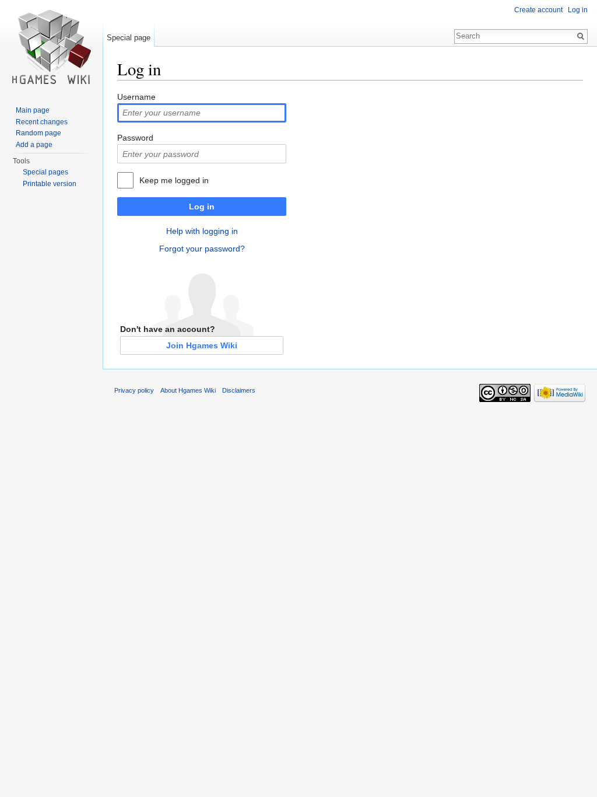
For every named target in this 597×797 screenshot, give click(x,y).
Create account (538, 10)
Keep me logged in (174, 180)
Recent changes (42, 122)
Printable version (49, 184)
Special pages (45, 172)
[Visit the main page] (51, 46)
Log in (202, 206)
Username (136, 97)
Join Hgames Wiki (201, 345)
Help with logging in (202, 231)
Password (135, 137)
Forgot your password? (202, 248)
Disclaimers (238, 390)
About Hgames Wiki (188, 390)
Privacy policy (134, 390)
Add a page (34, 145)
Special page (128, 37)
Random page (38, 133)
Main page (33, 110)
